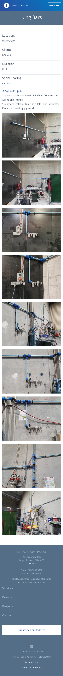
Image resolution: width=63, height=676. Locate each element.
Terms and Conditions (31, 667)
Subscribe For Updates (31, 630)
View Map (31, 563)
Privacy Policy (31, 662)
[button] (31, 588)
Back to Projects (13, 91)
